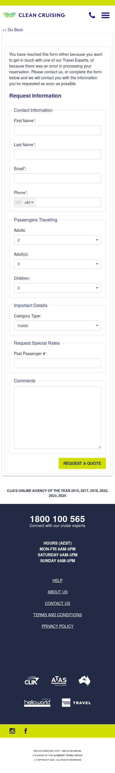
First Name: (25, 120)
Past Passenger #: (30, 353)
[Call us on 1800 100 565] (92, 15)
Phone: (21, 192)
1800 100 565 (57, 518)
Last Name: (25, 144)
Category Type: (27, 315)
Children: (22, 278)
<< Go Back (12, 29)
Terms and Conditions (57, 614)
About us (58, 592)
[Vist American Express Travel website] (76, 702)
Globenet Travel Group (67, 755)
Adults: (20, 230)
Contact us (57, 603)
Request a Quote (82, 463)
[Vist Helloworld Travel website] (37, 702)
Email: (20, 168)
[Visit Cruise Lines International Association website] (32, 681)
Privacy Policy (57, 626)
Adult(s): (21, 254)
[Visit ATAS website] (59, 681)
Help (57, 580)
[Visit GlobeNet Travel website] (84, 681)
